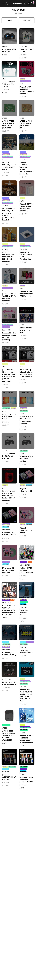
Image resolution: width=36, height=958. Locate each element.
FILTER (9, 20)
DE (28, 3)
